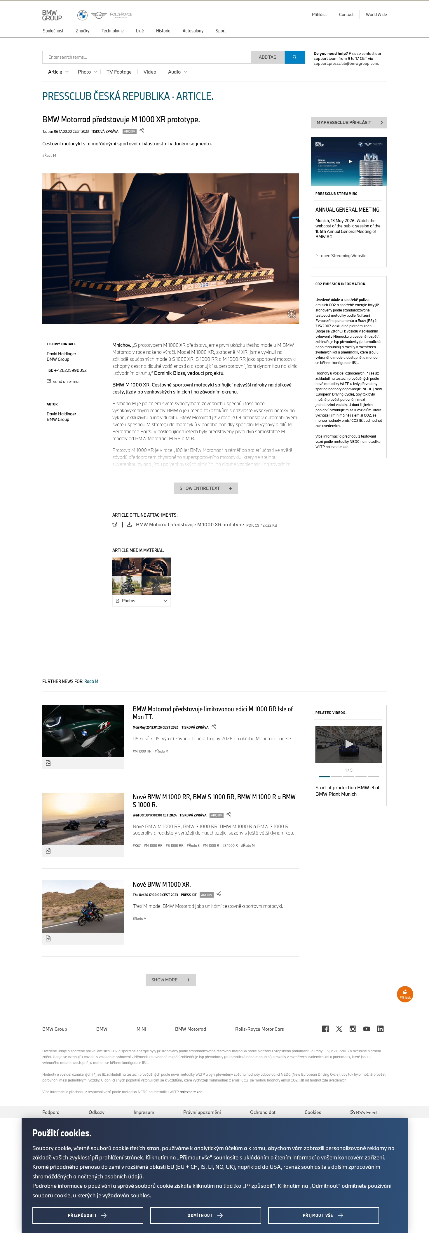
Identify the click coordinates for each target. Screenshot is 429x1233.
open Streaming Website (344, 255)
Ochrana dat (262, 1112)
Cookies (313, 1112)
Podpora (51, 1112)
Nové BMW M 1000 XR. (162, 884)
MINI (141, 1029)
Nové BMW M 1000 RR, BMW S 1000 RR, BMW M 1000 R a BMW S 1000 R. (214, 800)
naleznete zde (337, 446)
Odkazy (96, 1112)
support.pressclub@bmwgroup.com (346, 63)
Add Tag (267, 57)
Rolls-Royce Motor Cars (259, 1029)
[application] (348, 744)
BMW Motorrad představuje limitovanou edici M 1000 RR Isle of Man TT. (213, 712)
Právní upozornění (202, 1112)
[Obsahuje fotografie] (48, 763)
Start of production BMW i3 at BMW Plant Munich (347, 790)
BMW (101, 1029)
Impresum (144, 1112)
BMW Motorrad (190, 1029)
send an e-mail (66, 381)
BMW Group (54, 1029)
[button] (348, 744)
